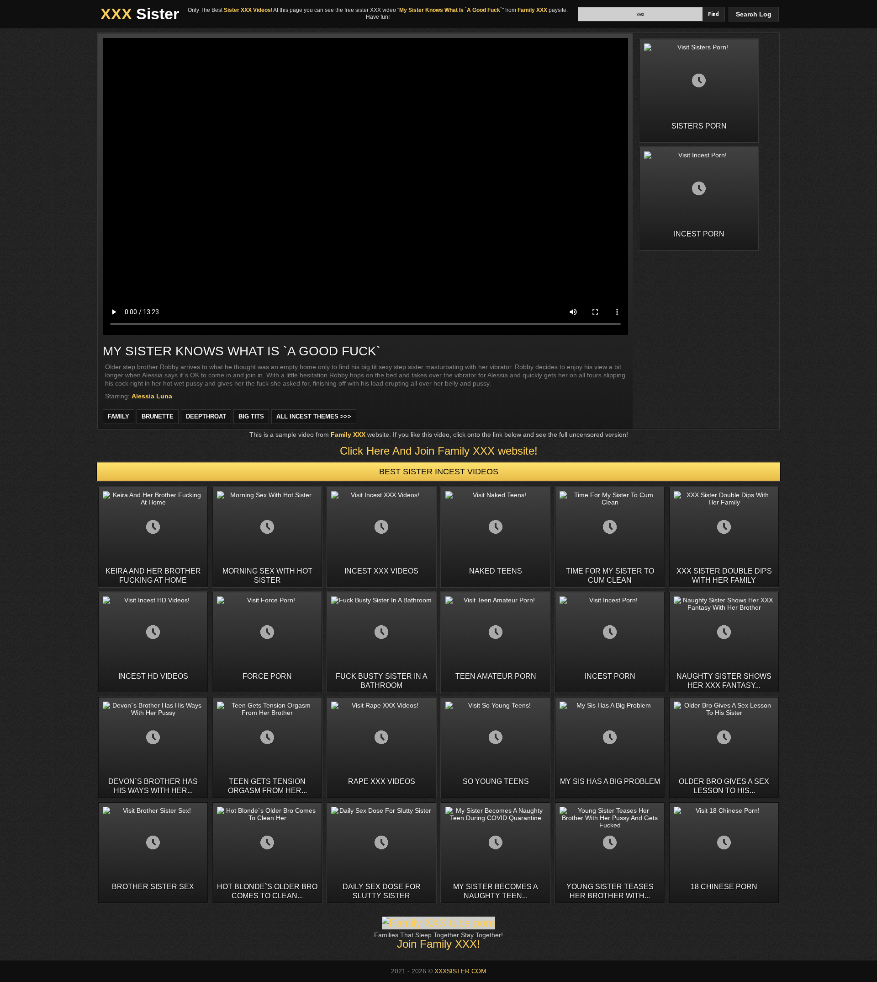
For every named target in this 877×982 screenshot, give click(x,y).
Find (713, 14)
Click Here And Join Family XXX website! (439, 451)
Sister (139, 13)
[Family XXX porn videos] (438, 923)
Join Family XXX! (438, 944)
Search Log (753, 14)
